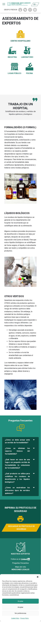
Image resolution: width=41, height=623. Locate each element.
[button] (38, 577)
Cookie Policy (15, 618)
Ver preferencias (20, 613)
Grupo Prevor (10, 10)
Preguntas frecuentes (20, 563)
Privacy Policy (24, 618)
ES (34, 4)
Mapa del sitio (20, 567)
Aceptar (20, 601)
